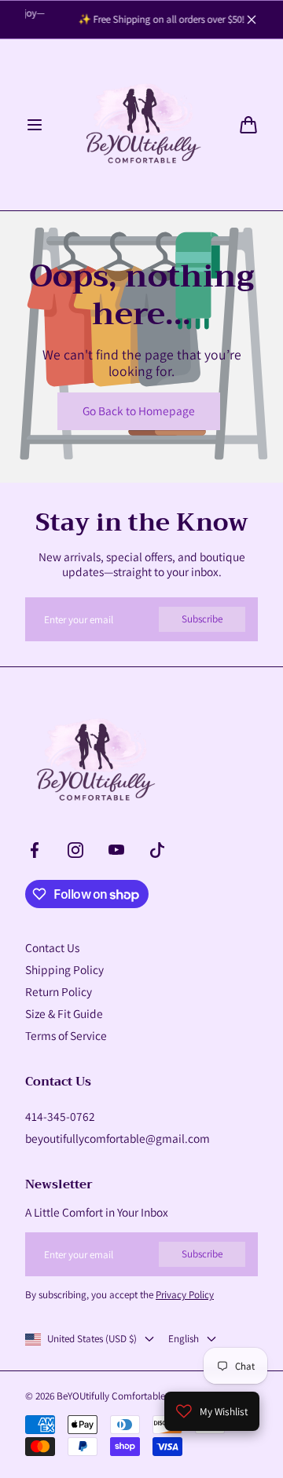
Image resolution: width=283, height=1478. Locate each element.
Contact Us (52, 947)
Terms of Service (66, 1035)
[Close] (251, 19)
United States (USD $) (92, 1339)
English (183, 1339)
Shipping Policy (64, 969)
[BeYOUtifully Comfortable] (141, 125)
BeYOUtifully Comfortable (111, 1396)
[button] (34, 124)
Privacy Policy (185, 1294)
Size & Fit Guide (64, 1013)
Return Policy (58, 991)
